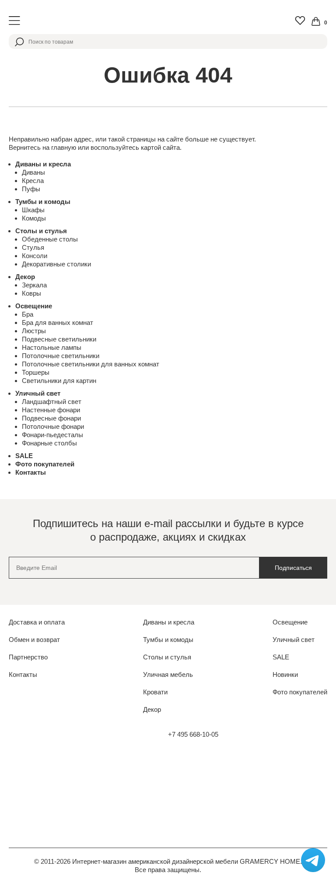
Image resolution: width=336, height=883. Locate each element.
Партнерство (28, 657)
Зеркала (34, 285)
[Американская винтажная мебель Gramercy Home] (168, 20)
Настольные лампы (51, 347)
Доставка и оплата (37, 622)
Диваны (33, 172)
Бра (27, 314)
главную (63, 147)
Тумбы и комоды (42, 201)
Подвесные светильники (59, 339)
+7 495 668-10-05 (193, 734)
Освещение (33, 306)
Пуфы (31, 189)
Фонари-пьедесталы (52, 434)
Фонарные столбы (49, 443)
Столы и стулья (41, 231)
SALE (24, 455)
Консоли (34, 255)
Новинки (285, 674)
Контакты (30, 472)
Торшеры (35, 372)
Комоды (34, 218)
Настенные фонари (51, 410)
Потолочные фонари (53, 426)
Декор (25, 276)
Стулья (33, 247)
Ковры (31, 293)
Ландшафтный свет (51, 401)
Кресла (33, 180)
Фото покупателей (44, 464)
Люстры (34, 331)
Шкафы (33, 210)
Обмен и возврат (34, 639)
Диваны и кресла (43, 164)
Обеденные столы (50, 239)
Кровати (155, 692)
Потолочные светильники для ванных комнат (90, 364)
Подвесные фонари (51, 418)
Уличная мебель (168, 674)
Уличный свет (37, 393)
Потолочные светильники (60, 355)
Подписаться (293, 567)
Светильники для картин (59, 380)
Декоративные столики (56, 264)
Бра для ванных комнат (57, 322)
